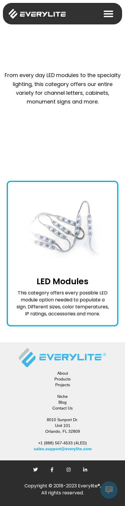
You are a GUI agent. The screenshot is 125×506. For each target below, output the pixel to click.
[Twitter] (37, 472)
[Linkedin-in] (87, 472)
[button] (108, 14)
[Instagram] (71, 472)
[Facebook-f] (54, 472)
